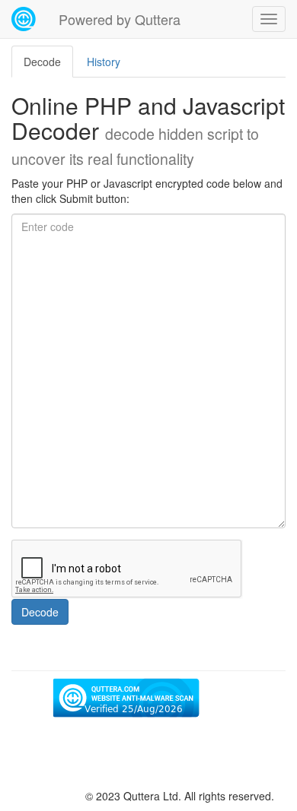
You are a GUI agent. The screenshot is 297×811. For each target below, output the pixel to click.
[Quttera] (23, 19)
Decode (40, 611)
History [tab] (103, 61)
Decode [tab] (42, 61)
